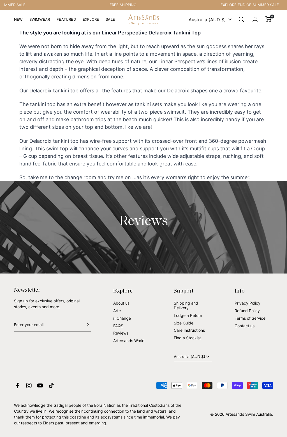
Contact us (244, 325)
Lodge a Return (188, 315)
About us (121, 303)
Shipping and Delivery (186, 305)
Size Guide (183, 323)
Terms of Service (250, 318)
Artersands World (129, 340)
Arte (117, 310)
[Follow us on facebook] (17, 385)
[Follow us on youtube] (40, 385)
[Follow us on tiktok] (51, 385)
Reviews (120, 333)
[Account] (255, 19)
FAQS (118, 325)
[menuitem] (18, 22)
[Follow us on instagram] (29, 385)
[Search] (241, 19)
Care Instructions (189, 330)
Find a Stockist (187, 337)
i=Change (122, 318)
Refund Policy (247, 310)
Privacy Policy (247, 303)
